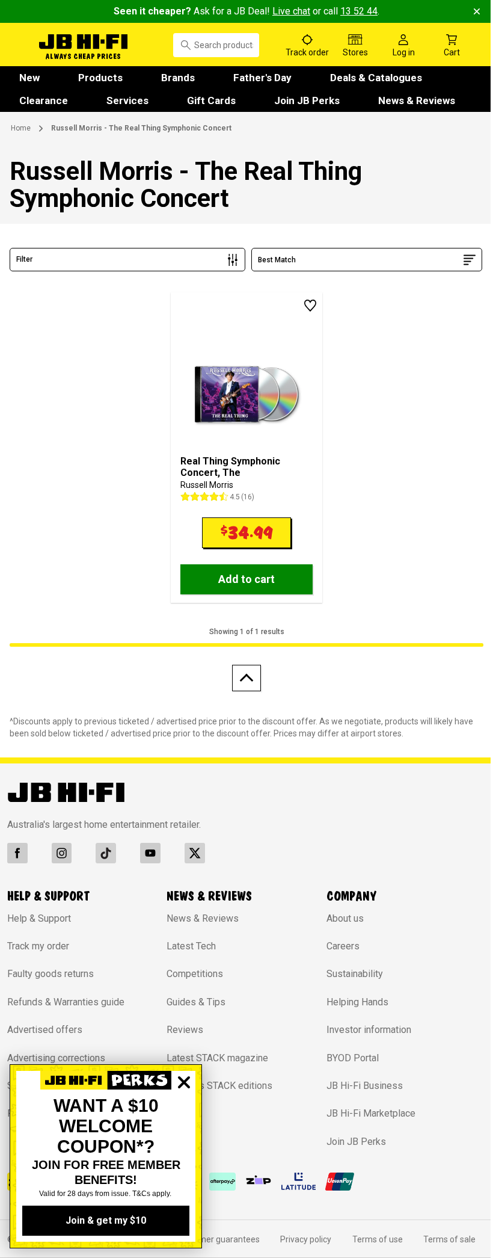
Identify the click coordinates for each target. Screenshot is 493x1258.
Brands (178, 78)
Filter (24, 259)
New (29, 78)
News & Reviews (416, 100)
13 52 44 (354, 11)
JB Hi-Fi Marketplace (364, 1113)
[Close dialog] (184, 1124)
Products (100, 78)
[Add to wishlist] (304, 305)
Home (21, 128)
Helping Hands (351, 1002)
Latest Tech (188, 946)
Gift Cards (211, 100)
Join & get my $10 (106, 1220)
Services (127, 100)
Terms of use (371, 1239)
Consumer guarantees (212, 1239)
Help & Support (39, 918)
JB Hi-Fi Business (358, 1085)
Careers (337, 946)
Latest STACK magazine (214, 1058)
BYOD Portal (346, 1058)
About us (339, 918)
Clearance (43, 100)
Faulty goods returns (50, 973)
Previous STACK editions (216, 1085)
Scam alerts (32, 1085)
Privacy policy (300, 1239)
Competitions (192, 973)
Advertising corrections (56, 1058)
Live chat (287, 11)
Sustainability (348, 973)
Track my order (38, 946)
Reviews (182, 1029)
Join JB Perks (307, 100)
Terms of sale (441, 1239)
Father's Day (262, 78)
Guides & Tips (193, 1002)
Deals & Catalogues (376, 78)
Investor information (362, 1029)
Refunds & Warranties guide (65, 1002)
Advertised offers (44, 1029)
